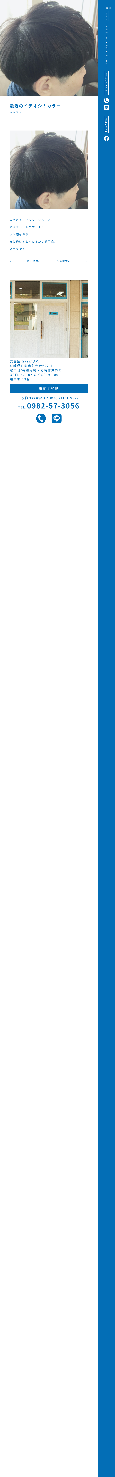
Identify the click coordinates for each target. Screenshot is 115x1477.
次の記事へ (64, 261)
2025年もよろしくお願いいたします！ (106, 45)
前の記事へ (34, 261)
